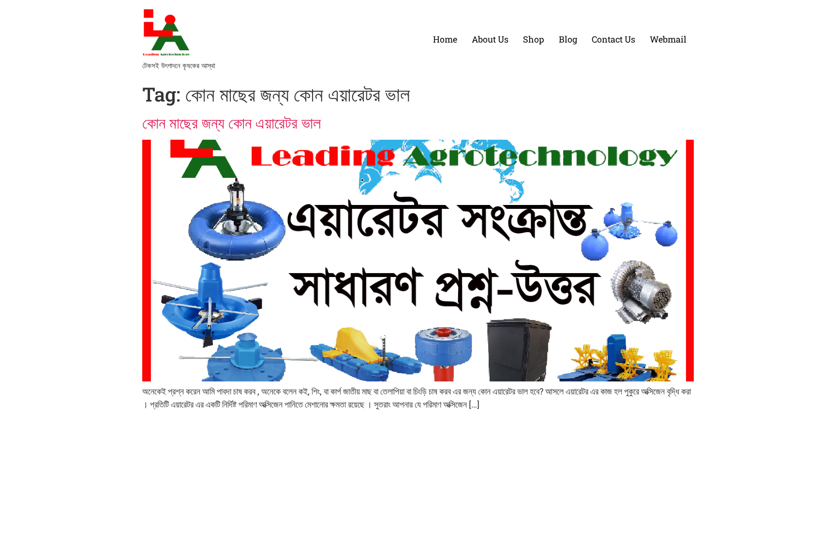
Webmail (668, 39)
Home (445, 39)
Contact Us (613, 39)
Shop (533, 39)
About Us (490, 39)
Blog (568, 39)
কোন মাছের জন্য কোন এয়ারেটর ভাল (231, 122)
